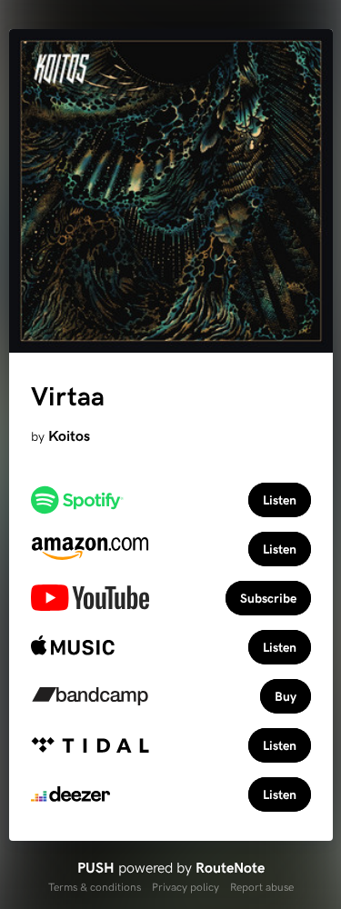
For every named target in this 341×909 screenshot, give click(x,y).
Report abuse (262, 886)
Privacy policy (185, 886)
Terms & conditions (94, 886)
